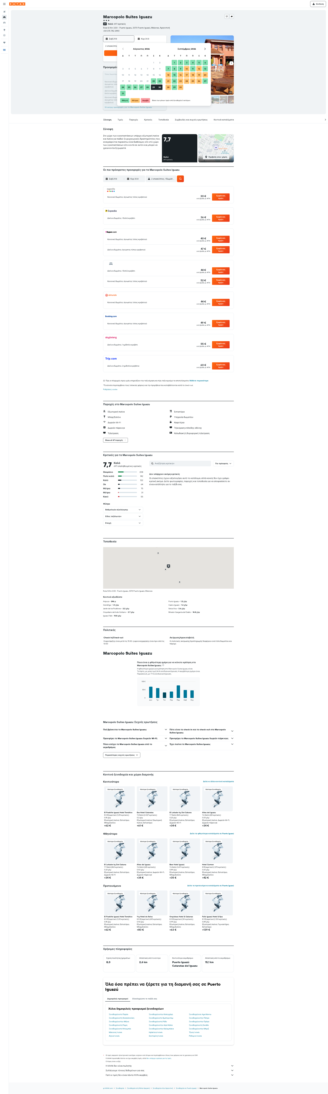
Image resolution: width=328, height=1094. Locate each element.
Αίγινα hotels (114, 1036)
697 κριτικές (120, 24)
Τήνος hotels (194, 1032)
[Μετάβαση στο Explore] (4, 29)
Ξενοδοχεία (120, 1088)
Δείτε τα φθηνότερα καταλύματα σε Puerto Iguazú (212, 833)
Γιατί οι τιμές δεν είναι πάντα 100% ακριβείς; (127, 1075)
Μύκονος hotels (115, 1032)
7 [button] (147, 68)
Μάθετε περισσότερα (198, 381)
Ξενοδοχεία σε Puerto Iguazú (186, 1088)
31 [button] (123, 93)
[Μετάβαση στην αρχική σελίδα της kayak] (17, 4)
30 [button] (159, 87)
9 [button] (159, 68)
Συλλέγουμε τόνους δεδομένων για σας (125, 1070)
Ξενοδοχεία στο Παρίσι (118, 1014)
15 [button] (154, 75)
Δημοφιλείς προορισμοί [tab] (117, 999)
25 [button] (129, 87)
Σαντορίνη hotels (156, 1036)
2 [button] (159, 62)
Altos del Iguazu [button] (209, 812)
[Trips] (4, 42)
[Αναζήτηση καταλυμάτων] (4, 17)
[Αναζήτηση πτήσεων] (4, 11)
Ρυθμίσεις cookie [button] (110, 389)
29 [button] (153, 87)
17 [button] (123, 81)
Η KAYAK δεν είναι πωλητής (119, 1066)
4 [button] (129, 68)
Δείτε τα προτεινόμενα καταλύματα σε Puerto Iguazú (210, 885)
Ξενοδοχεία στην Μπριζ (199, 1029)
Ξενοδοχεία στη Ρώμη (118, 1025)
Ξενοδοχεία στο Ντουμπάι (120, 1029)
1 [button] (153, 62)
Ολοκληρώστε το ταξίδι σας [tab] (144, 999)
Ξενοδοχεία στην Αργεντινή (163, 1088)
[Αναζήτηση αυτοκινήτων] (4, 22)
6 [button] (141, 68)
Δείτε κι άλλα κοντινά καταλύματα (218, 781)
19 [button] (135, 81)
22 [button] (153, 81)
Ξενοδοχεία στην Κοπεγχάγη (161, 1014)
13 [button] (141, 75)
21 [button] (147, 81)
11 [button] (129, 75)
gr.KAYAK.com (108, 1088)
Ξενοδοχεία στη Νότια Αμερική (138, 1088)
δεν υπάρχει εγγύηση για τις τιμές (159, 1058)
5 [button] (135, 68)
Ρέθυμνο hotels (195, 1036)
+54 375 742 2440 (111, 30)
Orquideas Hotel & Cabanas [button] (181, 916)
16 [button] (160, 75)
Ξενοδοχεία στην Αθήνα (119, 1021)
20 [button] (141, 81)
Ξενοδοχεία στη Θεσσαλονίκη (121, 1018)
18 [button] (129, 81)
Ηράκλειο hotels (155, 1032)
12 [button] (135, 75)
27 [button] (141, 87)
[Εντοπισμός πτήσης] (4, 35)
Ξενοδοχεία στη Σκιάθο (199, 1025)
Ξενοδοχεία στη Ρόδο (158, 1021)
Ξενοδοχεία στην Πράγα (199, 1021)
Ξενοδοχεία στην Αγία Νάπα (161, 1025)
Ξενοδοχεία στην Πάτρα (199, 1018)
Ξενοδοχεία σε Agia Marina (200, 1014)
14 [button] (147, 75)
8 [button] (153, 68)
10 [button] (123, 75)
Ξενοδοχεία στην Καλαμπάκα (161, 1029)
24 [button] (123, 87)
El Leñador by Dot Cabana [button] (181, 812)
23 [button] (160, 81)
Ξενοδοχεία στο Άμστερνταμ (161, 1018)
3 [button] (123, 68)
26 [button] (135, 87)
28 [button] (147, 87)
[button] (4, 4)
